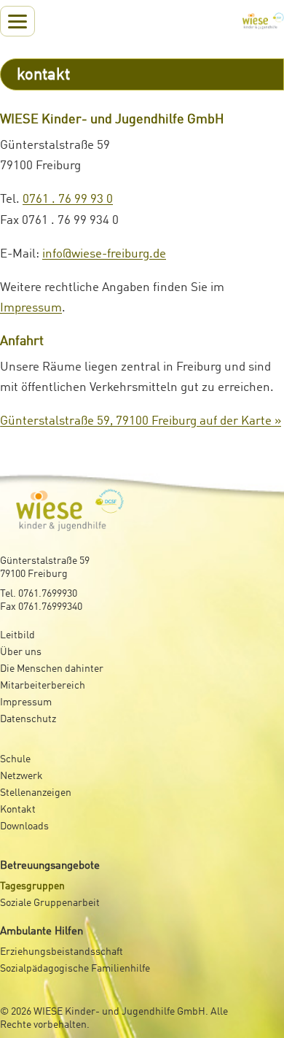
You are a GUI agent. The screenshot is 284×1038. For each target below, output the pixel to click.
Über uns (21, 652)
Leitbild (17, 635)
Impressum (31, 308)
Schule (15, 759)
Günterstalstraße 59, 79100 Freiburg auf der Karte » (140, 421)
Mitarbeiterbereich (42, 686)
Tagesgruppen (32, 886)
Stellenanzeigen (35, 793)
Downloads (24, 826)
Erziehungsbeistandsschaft (61, 952)
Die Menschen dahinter (51, 669)
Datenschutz (28, 719)
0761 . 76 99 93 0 (68, 199)
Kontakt (18, 810)
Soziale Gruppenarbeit (50, 903)
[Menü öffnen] (17, 21)
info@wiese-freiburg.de (104, 254)
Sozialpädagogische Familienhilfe (75, 969)
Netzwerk (21, 776)
